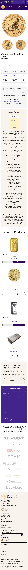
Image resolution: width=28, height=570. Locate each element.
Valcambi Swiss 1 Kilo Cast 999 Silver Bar (10, 317)
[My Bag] (19, 7)
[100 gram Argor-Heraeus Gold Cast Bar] (14, 245)
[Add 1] (11, 262)
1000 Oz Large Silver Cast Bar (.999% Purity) (10, 348)
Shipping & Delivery (18, 561)
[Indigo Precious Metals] (7, 7)
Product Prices (14, 555)
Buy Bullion (14, 551)
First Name (6, 394)
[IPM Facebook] (2, 527)
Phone (5, 412)
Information (14, 544)
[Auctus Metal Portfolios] (5, 540)
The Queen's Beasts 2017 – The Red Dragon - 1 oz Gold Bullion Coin (12, 285)
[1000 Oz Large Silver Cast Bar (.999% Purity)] (14, 338)
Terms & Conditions (6, 559)
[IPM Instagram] (6, 527)
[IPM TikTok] (8, 527)
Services (14, 548)
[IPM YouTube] (10, 527)
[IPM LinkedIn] (4, 527)
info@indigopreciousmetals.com (10, 505)
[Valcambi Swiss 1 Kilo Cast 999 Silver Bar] (14, 308)
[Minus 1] (4, 262)
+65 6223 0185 (6, 503)
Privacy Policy (14, 559)
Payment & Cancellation (7, 561)
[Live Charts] (22, 7)
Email (4, 406)
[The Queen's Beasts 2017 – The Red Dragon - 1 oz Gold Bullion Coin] (14, 275)
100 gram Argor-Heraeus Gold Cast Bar (9, 254)
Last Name (6, 400)
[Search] (16, 7)
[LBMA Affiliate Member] (14, 509)
